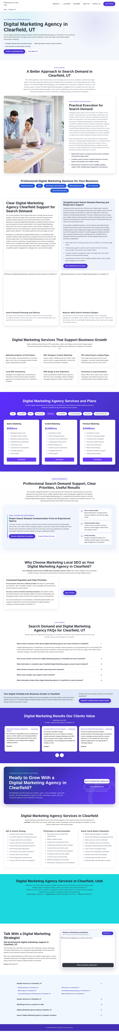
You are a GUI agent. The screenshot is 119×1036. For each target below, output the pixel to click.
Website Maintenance (76, 185)
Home (5, 9)
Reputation (88, 413)
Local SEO (22, 413)
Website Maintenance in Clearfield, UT (73, 993)
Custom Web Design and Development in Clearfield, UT (34, 993)
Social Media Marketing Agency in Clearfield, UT (76, 990)
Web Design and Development (55, 185)
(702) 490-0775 (33, 51)
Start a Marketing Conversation (75, 266)
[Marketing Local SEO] (12, 4)
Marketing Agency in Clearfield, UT (28, 987)
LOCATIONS (66, 4)
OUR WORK (76, 4)
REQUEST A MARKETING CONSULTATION (95, 700)
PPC (30, 413)
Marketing (50, 413)
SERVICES (56, 4)
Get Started (21, 459)
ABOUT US (86, 4)
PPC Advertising (93, 185)
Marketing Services (27, 185)
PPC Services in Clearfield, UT (70, 987)
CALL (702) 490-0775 (97, 787)
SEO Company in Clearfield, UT (27, 990)
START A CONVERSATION (14, 51)
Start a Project (69, 592)
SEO (39, 185)
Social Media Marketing (59, 190)
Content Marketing (75, 413)
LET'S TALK (109, 4)
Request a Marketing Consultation (22, 536)
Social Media (61, 413)
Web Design (40, 413)
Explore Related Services (46, 536)
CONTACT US (96, 4)
